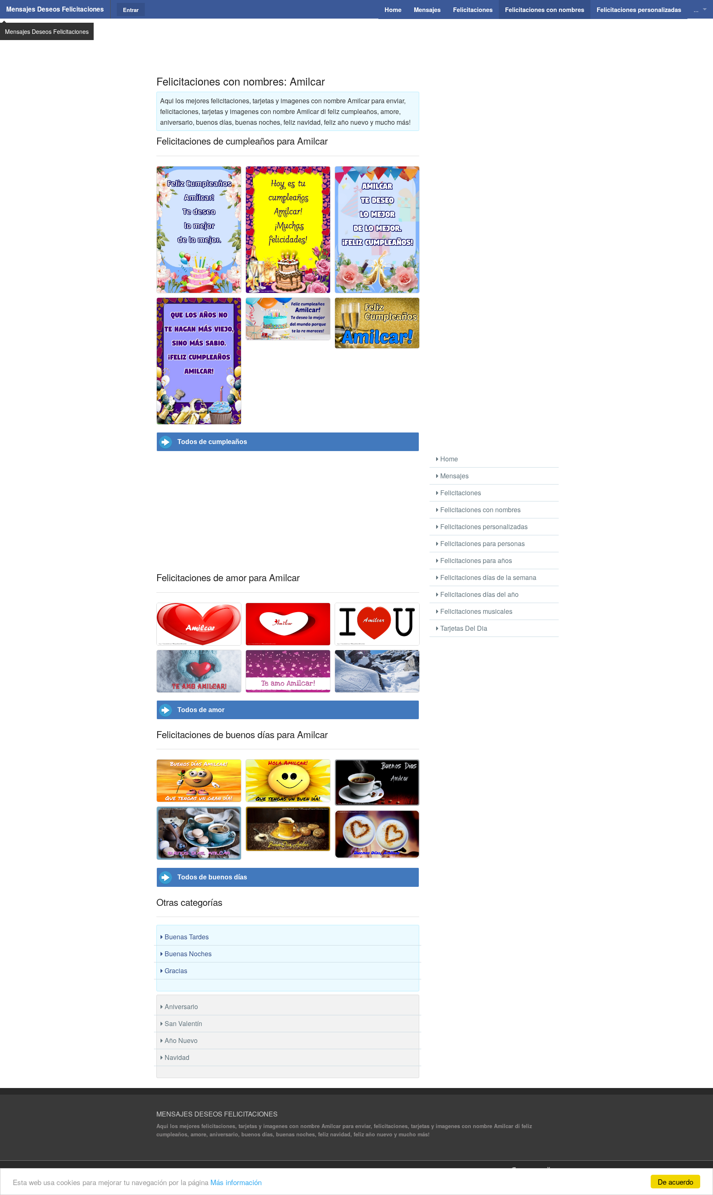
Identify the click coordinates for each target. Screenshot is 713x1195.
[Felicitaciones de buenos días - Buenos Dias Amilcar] (377, 782)
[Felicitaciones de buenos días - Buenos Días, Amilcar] (288, 829)
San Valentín (182, 1023)
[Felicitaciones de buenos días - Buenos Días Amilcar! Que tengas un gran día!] (199, 781)
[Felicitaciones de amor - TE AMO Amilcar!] (199, 671)
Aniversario (180, 1006)
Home (448, 458)
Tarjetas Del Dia (463, 628)
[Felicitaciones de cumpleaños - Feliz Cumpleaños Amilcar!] (377, 323)
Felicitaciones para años (475, 560)
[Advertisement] (356, 39)
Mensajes (454, 475)
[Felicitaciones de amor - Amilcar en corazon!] (199, 624)
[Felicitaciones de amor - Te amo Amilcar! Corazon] (377, 671)
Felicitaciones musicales (475, 611)
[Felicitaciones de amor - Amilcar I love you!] (377, 624)
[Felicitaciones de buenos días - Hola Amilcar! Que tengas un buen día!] (288, 781)
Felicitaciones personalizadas (483, 526)
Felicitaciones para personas (482, 543)
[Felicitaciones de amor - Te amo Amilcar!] (288, 671)
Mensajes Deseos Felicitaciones (55, 9)
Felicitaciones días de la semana (487, 577)
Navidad (176, 1057)
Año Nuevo (180, 1040)
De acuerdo (675, 1181)
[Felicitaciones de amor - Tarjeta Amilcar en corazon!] (288, 624)
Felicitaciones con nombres (480, 509)
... (696, 9)
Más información (236, 1182)
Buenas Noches (187, 953)
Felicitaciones (460, 492)
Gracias (175, 970)
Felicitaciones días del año (479, 594)
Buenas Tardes (186, 936)
